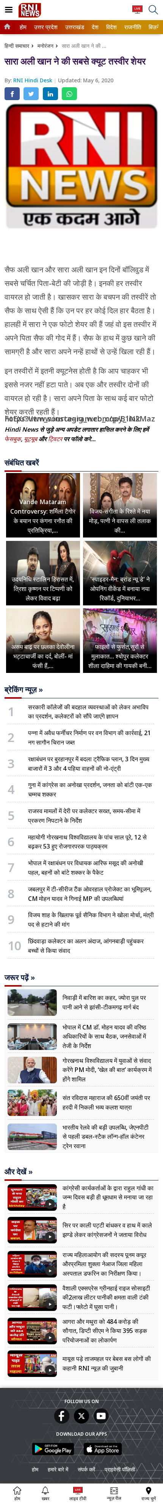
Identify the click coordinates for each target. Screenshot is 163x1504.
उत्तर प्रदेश (44, 27)
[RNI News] (29, 16)
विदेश (111, 27)
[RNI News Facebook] (61, 1421)
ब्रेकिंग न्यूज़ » (24, 689)
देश (95, 27)
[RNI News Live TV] (137, 13)
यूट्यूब (31, 438)
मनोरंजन (45, 46)
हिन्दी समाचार (17, 46)
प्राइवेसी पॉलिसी (120, 1469)
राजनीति (131, 27)
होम (23, 27)
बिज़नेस (155, 27)
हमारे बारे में (58, 1469)
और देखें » (19, 1171)
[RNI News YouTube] (101, 1421)
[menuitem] (23, 27)
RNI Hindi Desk (33, 80)
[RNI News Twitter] (81, 1421)
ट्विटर (55, 438)
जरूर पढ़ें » (20, 977)
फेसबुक (13, 438)
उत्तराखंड (73, 27)
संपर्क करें (86, 1469)
